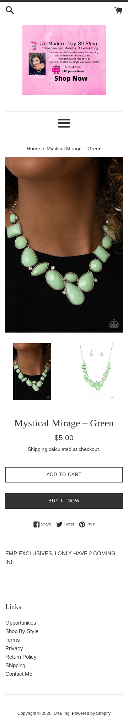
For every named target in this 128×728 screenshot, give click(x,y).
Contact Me (18, 674)
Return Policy (21, 657)
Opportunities (20, 623)
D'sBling (62, 713)
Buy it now (64, 500)
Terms (12, 640)
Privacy (14, 648)
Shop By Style (21, 631)
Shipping (37, 449)
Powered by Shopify (91, 713)
